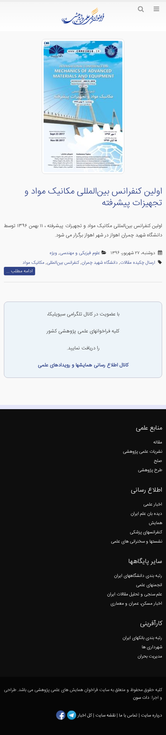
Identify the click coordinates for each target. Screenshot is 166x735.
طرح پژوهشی (150, 470)
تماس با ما (127, 715)
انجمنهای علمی (149, 585)
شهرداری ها (152, 647)
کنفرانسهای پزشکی (146, 532)
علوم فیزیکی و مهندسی (79, 253)
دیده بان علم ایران (146, 514)
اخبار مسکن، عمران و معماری (136, 603)
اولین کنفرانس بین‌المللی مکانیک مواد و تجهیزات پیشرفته (93, 197)
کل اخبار (85, 715)
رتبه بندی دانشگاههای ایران (138, 576)
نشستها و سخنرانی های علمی (136, 541)
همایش (155, 523)
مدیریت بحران (149, 656)
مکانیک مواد (33, 262)
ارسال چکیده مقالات (137, 262)
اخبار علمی (152, 504)
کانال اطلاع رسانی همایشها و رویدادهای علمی (83, 365)
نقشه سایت (106, 715)
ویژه (53, 253)
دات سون (141, 697)
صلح (158, 461)
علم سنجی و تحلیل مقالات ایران (134, 594)
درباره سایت (151, 715)
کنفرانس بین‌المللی (63, 262)
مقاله (157, 442)
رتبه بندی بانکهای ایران (142, 638)
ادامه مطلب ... (19, 271)
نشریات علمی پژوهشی (142, 451)
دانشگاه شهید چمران (99, 262)
